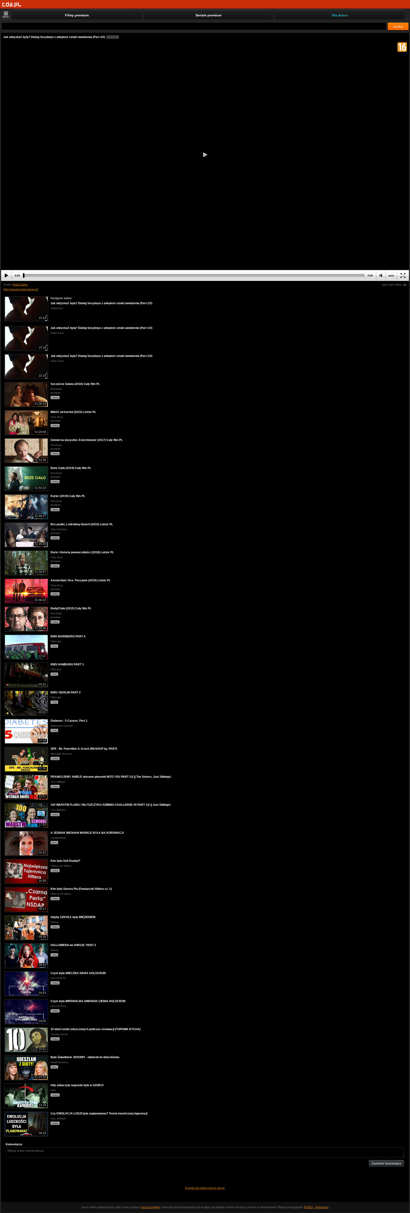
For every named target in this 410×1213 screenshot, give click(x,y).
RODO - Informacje (316, 1207)
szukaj (398, 26)
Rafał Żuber (20, 284)
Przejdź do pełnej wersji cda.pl (205, 1188)
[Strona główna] (11, 5)
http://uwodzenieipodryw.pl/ (20, 289)
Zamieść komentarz (386, 1163)
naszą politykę (150, 1207)
